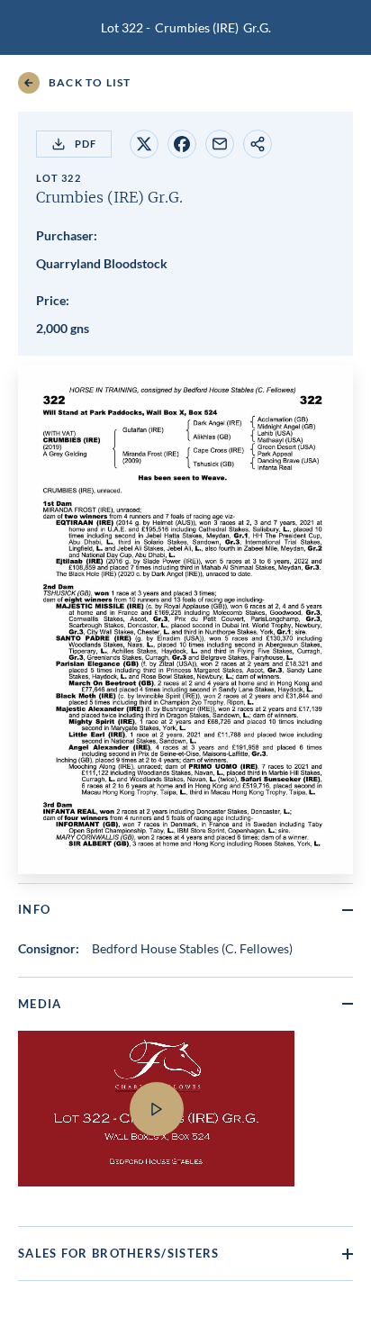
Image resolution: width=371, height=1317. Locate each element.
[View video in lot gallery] (185, 1120)
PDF (85, 143)
